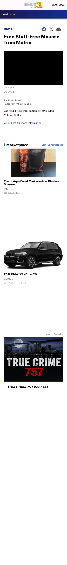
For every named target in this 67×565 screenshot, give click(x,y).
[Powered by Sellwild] (58, 334)
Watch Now (57, 5)
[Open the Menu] (5, 5)
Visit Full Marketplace (52, 145)
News (8, 28)
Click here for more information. (23, 123)
